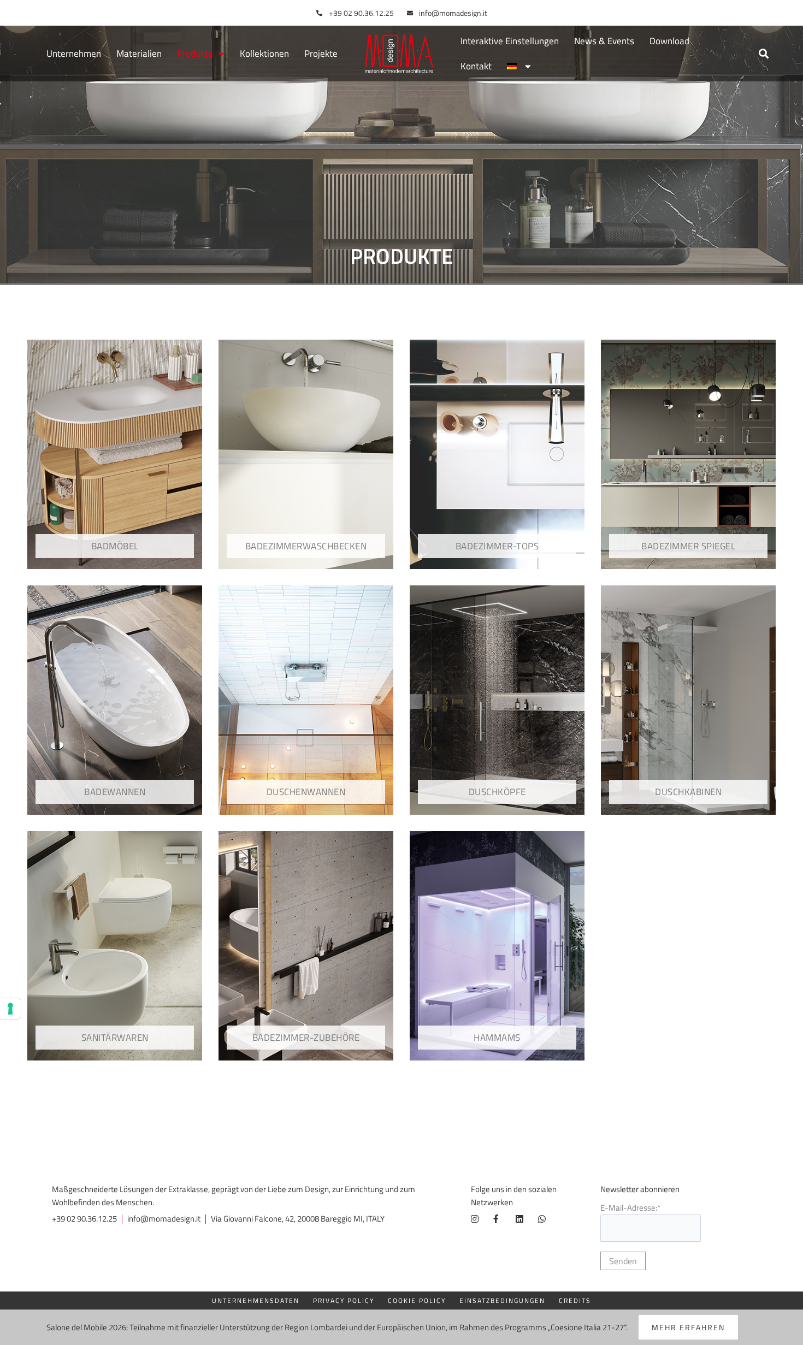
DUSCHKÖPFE (497, 792)
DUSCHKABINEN (688, 792)
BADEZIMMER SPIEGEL (688, 546)
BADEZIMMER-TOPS (497, 546)
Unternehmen (73, 53)
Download (669, 41)
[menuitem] (519, 66)
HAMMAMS (497, 1037)
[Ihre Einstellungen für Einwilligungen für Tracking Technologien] (10, 1008)
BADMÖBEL (115, 546)
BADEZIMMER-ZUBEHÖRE (306, 1037)
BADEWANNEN (114, 792)
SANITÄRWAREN (115, 1037)
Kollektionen (264, 53)
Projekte (321, 53)
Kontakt (476, 66)
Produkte (195, 53)
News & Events (604, 41)
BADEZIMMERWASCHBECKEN (306, 546)
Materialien (139, 53)
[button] (763, 54)
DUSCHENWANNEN (306, 792)
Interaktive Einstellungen (509, 41)
